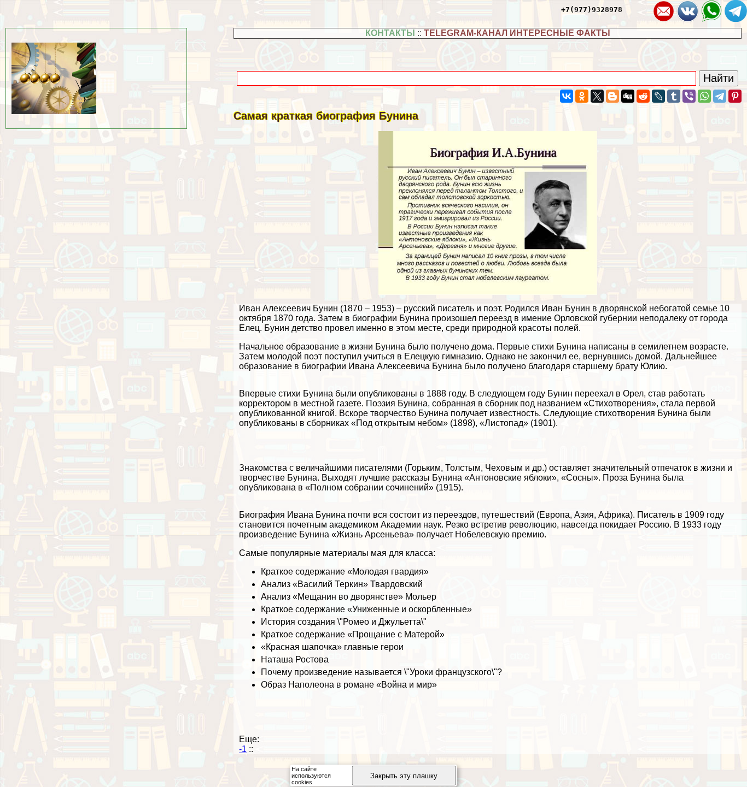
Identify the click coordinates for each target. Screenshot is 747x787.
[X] (597, 96)
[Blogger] (612, 96)
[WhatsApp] (704, 96)
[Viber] (689, 96)
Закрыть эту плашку (403, 776)
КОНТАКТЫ (390, 33)
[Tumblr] (673, 96)
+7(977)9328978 (591, 9)
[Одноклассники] (581, 96)
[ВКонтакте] (566, 96)
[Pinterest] (735, 96)
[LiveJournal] (658, 96)
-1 (243, 749)
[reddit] (643, 96)
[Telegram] (719, 96)
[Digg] (627, 96)
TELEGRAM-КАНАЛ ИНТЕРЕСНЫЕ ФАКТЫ (517, 33)
